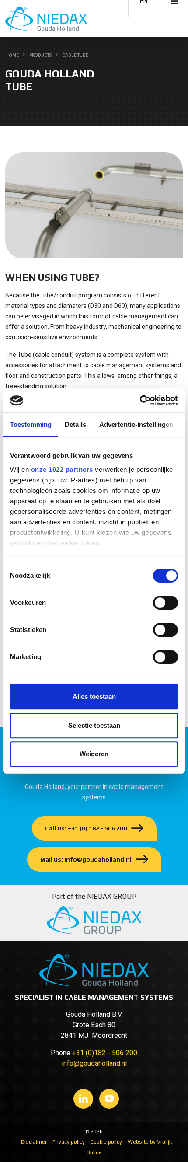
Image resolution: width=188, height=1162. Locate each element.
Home (12, 55)
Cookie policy (106, 1142)
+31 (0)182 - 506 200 (104, 1053)
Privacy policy (68, 1142)
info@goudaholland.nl (94, 1063)
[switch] (165, 603)
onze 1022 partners (62, 469)
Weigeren (94, 753)
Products (40, 55)
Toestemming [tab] (31, 424)
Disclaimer (34, 1142)
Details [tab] (75, 424)
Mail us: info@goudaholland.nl (86, 859)
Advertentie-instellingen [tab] (136, 424)
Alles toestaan (94, 696)
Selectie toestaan (94, 725)
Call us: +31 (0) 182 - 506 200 (86, 828)
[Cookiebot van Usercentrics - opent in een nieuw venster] (139, 400)
